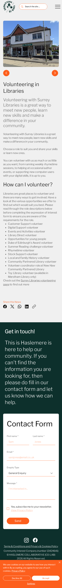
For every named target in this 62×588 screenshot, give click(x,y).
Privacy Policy (18, 571)
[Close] (57, 564)
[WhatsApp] (19, 306)
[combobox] (31, 473)
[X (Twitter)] (12, 306)
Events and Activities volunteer (26, 231)
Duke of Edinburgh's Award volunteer (30, 242)
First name (12, 436)
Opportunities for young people (27, 239)
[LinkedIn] (27, 306)
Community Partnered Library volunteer (32, 261)
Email (10, 452)
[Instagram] (26, 540)
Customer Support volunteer (25, 223)
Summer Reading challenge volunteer (30, 246)
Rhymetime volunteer (21, 250)
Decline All (17, 578)
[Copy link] (34, 306)
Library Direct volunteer (22, 235)
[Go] (55, 73)
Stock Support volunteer (23, 254)
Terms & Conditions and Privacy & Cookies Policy (31, 546)
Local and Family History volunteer (29, 257)
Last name (38, 436)
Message (12, 483)
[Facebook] (5, 306)
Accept (45, 578)
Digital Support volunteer (23, 227)
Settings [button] (31, 583)
